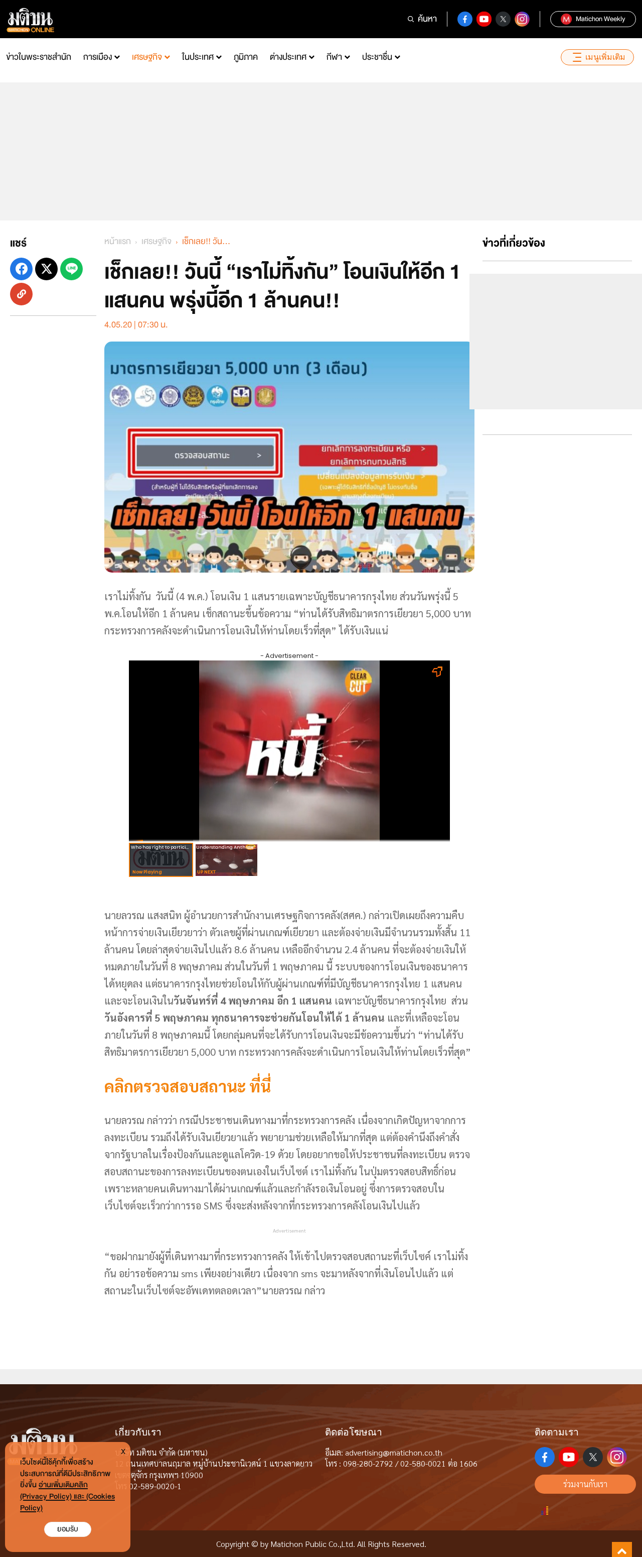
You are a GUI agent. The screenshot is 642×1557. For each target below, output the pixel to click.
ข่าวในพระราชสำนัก (38, 57)
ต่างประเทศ (288, 57)
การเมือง (97, 57)
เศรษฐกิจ (147, 57)
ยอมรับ (67, 1529)
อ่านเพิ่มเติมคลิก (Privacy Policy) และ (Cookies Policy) (67, 1496)
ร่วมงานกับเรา (585, 1484)
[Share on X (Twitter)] (46, 269)
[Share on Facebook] (21, 269)
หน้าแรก (117, 241)
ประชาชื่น (377, 57)
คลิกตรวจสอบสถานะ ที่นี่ (187, 1085)
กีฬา (334, 57)
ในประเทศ (198, 57)
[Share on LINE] (71, 269)
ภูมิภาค (246, 57)
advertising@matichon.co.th (393, 1452)
